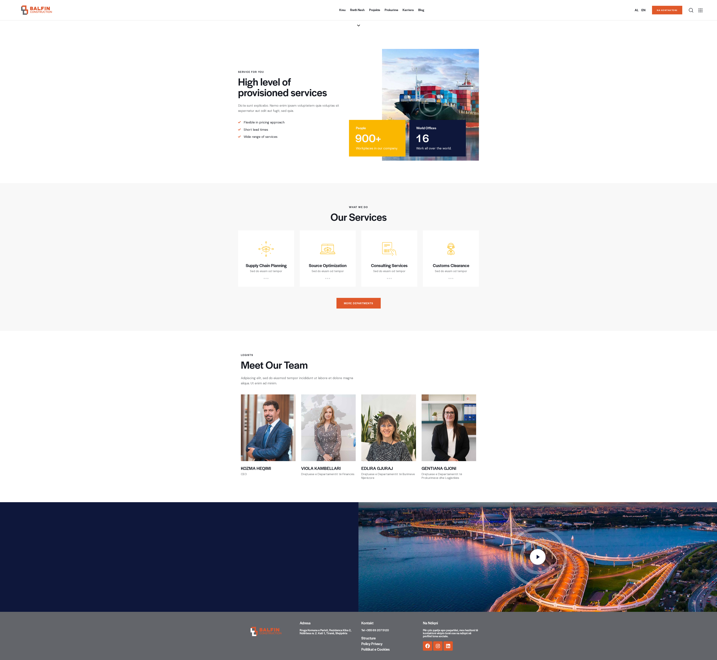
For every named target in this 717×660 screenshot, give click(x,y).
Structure (368, 638)
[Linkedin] (448, 646)
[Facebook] (427, 646)
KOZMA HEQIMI (256, 468)
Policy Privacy (371, 644)
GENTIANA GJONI (439, 468)
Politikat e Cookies (375, 649)
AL (637, 10)
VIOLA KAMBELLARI (321, 468)
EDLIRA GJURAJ (377, 468)
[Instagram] (438, 646)
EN (643, 10)
